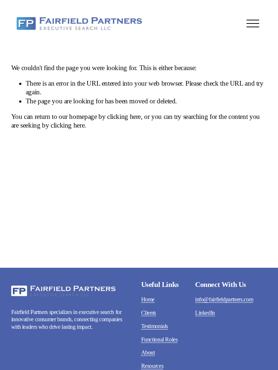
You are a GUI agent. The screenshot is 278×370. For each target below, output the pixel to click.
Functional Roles (159, 339)
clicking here (124, 116)
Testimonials (154, 326)
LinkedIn (205, 313)
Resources (152, 366)
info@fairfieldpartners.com (224, 299)
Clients (148, 313)
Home (148, 299)
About (148, 352)
